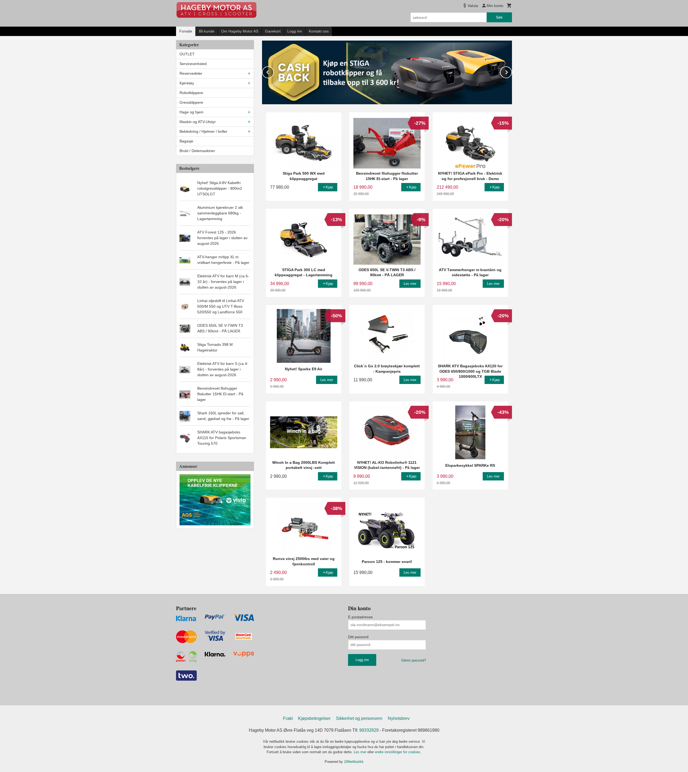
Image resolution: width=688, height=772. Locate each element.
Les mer (360, 752)
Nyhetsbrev (399, 718)
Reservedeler (191, 73)
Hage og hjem (191, 112)
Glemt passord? (413, 660)
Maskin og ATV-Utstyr (198, 122)
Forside (185, 31)
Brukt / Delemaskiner (197, 151)
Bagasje (186, 141)
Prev (273, 71)
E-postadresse (360, 617)
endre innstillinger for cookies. (398, 752)
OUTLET (187, 54)
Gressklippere (191, 102)
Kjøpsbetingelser (314, 718)
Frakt (288, 718)
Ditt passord (358, 637)
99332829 (369, 730)
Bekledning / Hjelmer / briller (203, 131)
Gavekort (273, 31)
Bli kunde (206, 31)
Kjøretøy (187, 83)
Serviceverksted (193, 64)
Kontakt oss (319, 31)
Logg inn (294, 31)
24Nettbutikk (354, 762)
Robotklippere (191, 93)
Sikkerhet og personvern (359, 718)
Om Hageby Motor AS (239, 31)
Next (511, 71)
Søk (499, 17)
